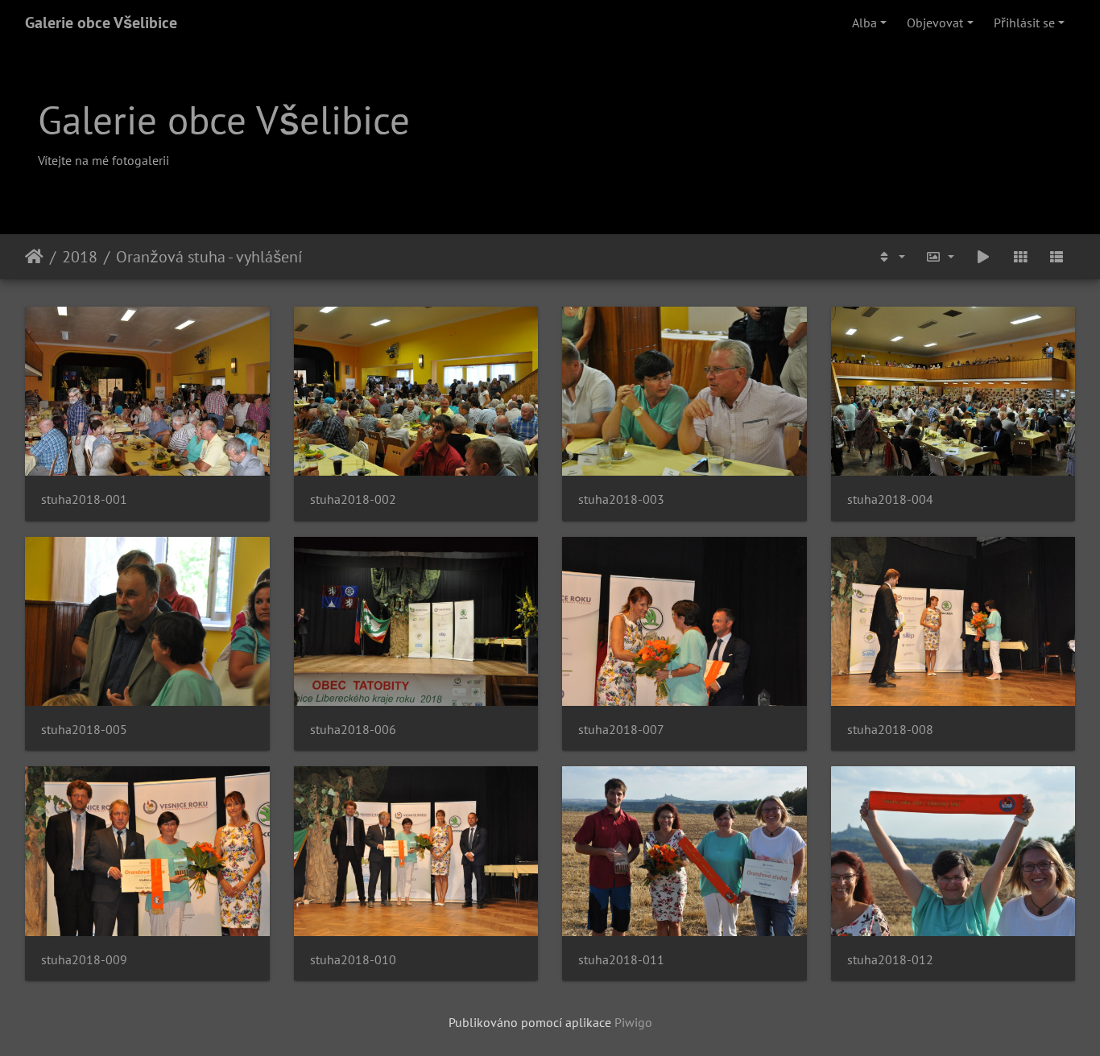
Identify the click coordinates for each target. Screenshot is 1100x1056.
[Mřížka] (1020, 257)
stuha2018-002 (353, 499)
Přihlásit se (1024, 22)
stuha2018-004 (890, 499)
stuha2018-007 (621, 729)
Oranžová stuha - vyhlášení (209, 256)
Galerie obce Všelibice (101, 22)
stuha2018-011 (621, 959)
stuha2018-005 (84, 729)
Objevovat (935, 22)
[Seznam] (1056, 257)
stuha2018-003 (621, 499)
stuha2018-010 (353, 959)
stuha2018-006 (353, 729)
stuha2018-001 (84, 499)
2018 (79, 256)
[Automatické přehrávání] (983, 257)
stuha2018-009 (84, 959)
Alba (864, 22)
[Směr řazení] (891, 257)
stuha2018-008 (890, 729)
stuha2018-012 (890, 959)
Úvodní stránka (34, 257)
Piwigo (633, 1022)
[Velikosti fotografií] (941, 257)
